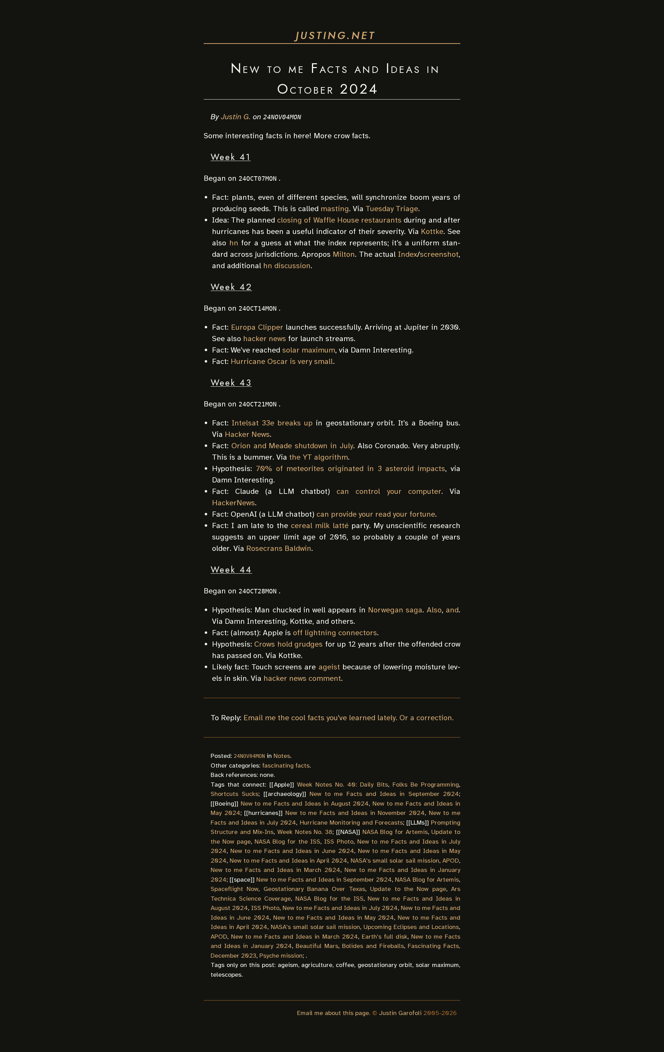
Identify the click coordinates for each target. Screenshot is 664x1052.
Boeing (224, 803)
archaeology (285, 794)
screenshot (439, 254)
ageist (329, 666)
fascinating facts (286, 765)
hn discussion (287, 265)
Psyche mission (281, 955)
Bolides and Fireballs (373, 946)
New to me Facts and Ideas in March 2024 (275, 870)
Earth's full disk (384, 936)
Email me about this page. (333, 1013)
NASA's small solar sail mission (395, 860)
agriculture (316, 965)
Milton (344, 254)
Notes (282, 756)
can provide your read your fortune (375, 514)
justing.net (336, 35)
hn (233, 242)
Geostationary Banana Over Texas (314, 889)
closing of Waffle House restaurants (339, 220)
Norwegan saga (395, 609)
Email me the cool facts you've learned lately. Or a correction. (348, 717)
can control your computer (388, 491)
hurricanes (263, 813)
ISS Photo (338, 841)
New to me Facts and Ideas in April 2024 (288, 860)
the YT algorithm (318, 457)
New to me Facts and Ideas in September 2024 (384, 794)
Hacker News (247, 434)
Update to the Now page (408, 889)
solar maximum (308, 350)
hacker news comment (302, 678)
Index (407, 254)
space (242, 879)
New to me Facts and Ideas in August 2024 (305, 803)
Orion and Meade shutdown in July (292, 445)
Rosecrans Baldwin (278, 548)
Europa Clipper (257, 327)
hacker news (264, 338)
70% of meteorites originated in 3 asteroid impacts (350, 468)
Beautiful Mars (317, 946)
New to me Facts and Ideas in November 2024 (355, 813)
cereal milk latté (320, 525)
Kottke (432, 231)
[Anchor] (386, 88)
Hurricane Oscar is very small (282, 361)
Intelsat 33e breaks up (272, 423)
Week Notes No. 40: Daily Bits (342, 784)
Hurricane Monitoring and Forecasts (351, 822)
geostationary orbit (385, 965)
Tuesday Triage (392, 208)
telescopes (226, 974)
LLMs (418, 822)
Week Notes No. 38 (304, 832)
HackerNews (233, 502)
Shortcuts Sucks (234, 794)
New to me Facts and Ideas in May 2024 (333, 917)
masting (335, 208)
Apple (282, 784)
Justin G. (236, 116)
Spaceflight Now (234, 889)
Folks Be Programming (426, 784)
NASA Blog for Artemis (395, 832)
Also (434, 609)
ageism (288, 965)
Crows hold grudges (288, 644)
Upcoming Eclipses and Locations (411, 927)
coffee (345, 965)
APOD (450, 860)
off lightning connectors (335, 632)
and (452, 609)
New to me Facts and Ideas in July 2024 (340, 908)
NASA (348, 832)
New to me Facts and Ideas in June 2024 (292, 851)
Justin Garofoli (400, 1013)
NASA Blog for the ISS (287, 841)
